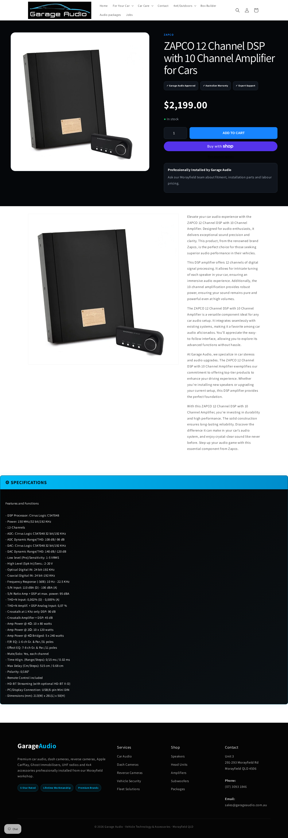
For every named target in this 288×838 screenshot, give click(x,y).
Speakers (178, 756)
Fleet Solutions (128, 789)
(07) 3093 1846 (236, 786)
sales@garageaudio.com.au (246, 805)
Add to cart (234, 133)
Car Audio (124, 756)
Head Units (179, 764)
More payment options (221, 156)
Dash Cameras (128, 764)
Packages (178, 789)
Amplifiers (179, 773)
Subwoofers (180, 781)
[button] (122, 5)
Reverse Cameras (130, 773)
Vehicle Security (129, 781)
